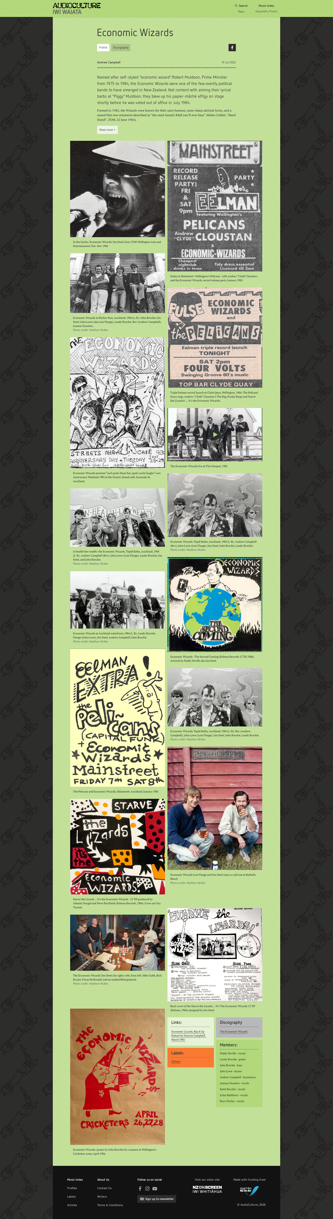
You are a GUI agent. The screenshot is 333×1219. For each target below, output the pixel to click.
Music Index (75, 1179)
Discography (121, 47)
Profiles (72, 1188)
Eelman (176, 1061)
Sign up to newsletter (159, 1199)
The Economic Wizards (233, 1031)
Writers (102, 1196)
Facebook (232, 47)
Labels (71, 1196)
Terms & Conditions (110, 1205)
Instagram (147, 1188)
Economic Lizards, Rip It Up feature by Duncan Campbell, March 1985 (188, 1035)
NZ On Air (249, 1190)
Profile (103, 47)
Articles (72, 1205)
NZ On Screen (207, 1189)
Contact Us (104, 1188)
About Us (103, 1179)
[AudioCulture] (77, 8)
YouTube (154, 1188)
